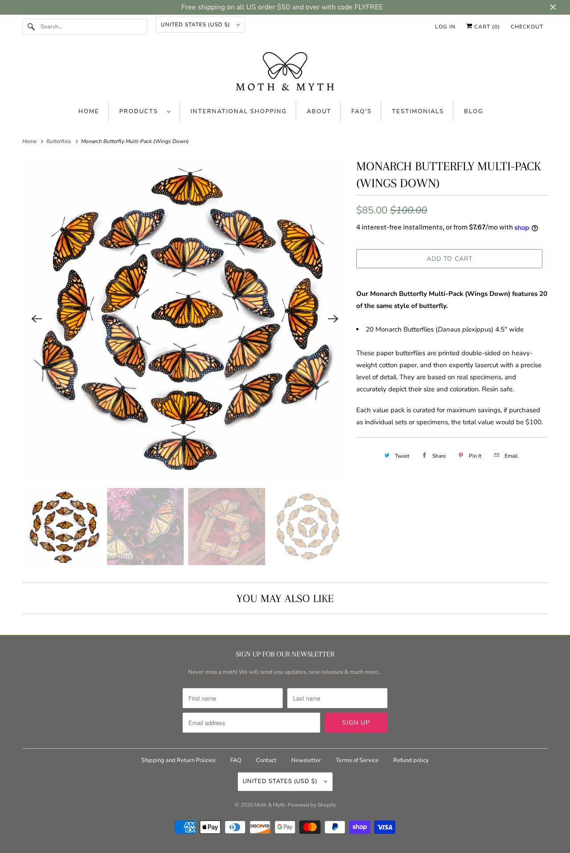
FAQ (235, 760)
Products (141, 111)
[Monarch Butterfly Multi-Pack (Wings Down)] (184, 318)
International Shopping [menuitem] (239, 111)
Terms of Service (357, 760)
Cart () (486, 26)
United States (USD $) (196, 24)
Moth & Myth (269, 804)
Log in (445, 26)
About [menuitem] (319, 111)
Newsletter (306, 760)
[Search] (31, 27)
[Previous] (36, 318)
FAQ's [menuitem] (361, 111)
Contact (266, 760)
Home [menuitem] (88, 111)
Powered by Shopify (312, 804)
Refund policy (411, 760)
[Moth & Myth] (285, 72)
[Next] (333, 318)
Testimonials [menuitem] (418, 111)
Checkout (527, 26)
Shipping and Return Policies (179, 760)
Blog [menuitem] (473, 111)
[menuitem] (145, 111)
